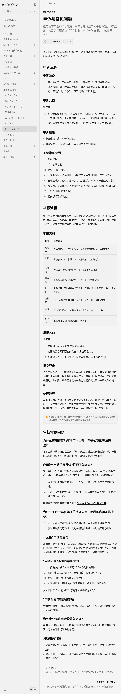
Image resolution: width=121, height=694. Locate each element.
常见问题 (7, 146)
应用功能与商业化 (13, 106)
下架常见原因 (52, 153)
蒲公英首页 (12, 20)
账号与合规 (8, 140)
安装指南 (7, 61)
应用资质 (9, 123)
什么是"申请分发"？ (56, 537)
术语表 (6, 151)
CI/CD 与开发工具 (11, 73)
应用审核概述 (11, 95)
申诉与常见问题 (12, 129)
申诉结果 (49, 132)
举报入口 (49, 333)
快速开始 (7, 33)
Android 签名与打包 (12, 50)
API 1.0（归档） (10, 84)
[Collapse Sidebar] (35, 4)
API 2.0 (6, 78)
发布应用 (11, 25)
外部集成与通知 (10, 67)
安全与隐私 (10, 112)
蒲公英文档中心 (10, 4)
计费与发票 (8, 134)
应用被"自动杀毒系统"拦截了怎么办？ (68, 465)
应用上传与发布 (10, 39)
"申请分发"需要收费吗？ (59, 599)
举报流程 (50, 208)
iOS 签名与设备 (10, 45)
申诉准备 (49, 76)
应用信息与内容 (12, 101)
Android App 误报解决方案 (91, 502)
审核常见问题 (53, 432)
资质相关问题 (52, 638)
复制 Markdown (54, 41)
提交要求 (49, 366)
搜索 (21, 11)
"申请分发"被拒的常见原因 (61, 561)
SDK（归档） (9, 157)
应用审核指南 (9, 89)
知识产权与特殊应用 (14, 117)
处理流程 (49, 393)
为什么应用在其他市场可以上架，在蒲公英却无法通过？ (77, 443)
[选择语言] (4, 689)
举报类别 (49, 233)
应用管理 (7, 56)
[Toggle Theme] (33, 689)
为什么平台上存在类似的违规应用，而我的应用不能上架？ (78, 514)
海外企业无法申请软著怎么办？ (63, 619)
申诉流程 (50, 67)
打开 (66, 41)
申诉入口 (49, 100)
